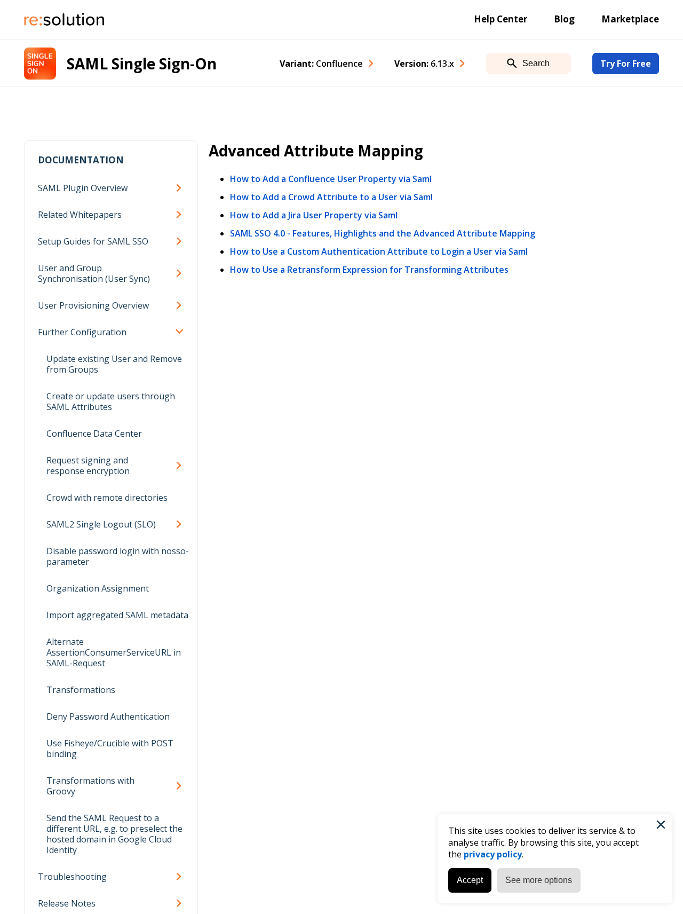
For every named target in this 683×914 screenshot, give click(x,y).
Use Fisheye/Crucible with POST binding (109, 748)
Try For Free (625, 63)
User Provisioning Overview (93, 305)
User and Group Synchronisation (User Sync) (94, 273)
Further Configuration (82, 332)
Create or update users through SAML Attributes (110, 401)
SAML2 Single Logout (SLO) (101, 524)
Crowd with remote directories (107, 497)
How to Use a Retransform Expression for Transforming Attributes (369, 269)
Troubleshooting (72, 877)
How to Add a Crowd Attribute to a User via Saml (331, 197)
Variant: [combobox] (321, 63)
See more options (538, 880)
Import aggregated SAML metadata (117, 615)
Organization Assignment (97, 588)
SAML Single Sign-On (142, 63)
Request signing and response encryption (88, 465)
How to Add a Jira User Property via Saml (314, 215)
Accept (470, 880)
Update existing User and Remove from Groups (114, 364)
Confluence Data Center (94, 433)
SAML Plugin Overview (83, 188)
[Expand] (181, 188)
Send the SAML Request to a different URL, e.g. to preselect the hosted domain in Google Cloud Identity (114, 834)
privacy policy (493, 854)
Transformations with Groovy (90, 786)
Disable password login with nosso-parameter (117, 556)
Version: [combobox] (424, 63)
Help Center (500, 19)
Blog (564, 19)
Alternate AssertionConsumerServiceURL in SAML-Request (113, 652)
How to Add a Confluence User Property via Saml (331, 179)
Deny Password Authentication (108, 716)
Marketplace (630, 19)
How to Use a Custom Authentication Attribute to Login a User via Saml (379, 251)
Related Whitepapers (80, 214)
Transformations (80, 690)
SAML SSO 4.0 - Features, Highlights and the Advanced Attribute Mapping (382, 233)
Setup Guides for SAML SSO (93, 241)
